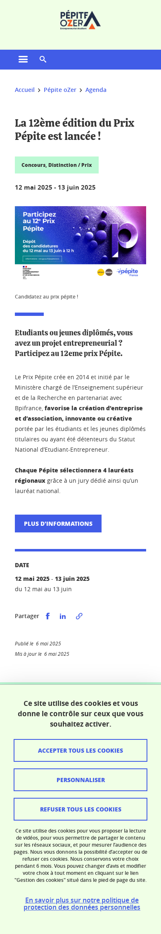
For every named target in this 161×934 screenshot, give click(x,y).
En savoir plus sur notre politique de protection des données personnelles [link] (82, 904)
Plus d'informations (58, 523)
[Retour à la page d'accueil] (80, 20)
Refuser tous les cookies (80, 809)
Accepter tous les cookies (80, 750)
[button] (43, 60)
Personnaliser (81, 779)
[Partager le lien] (79, 616)
